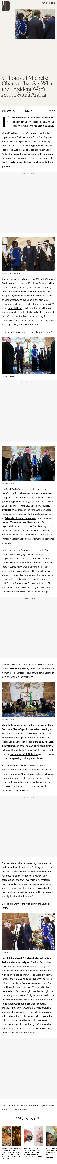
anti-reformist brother (24, 291)
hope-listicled (15, 308)
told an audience (10, 867)
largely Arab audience (19, 1004)
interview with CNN (17, 765)
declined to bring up (12, 737)
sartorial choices (15, 591)
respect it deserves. (44, 126)
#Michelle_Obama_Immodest (20, 518)
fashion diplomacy (19, 668)
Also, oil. (24, 790)
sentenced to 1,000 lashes (24, 754)
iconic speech (31, 983)
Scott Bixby (9, 111)
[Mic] (6, 6)
